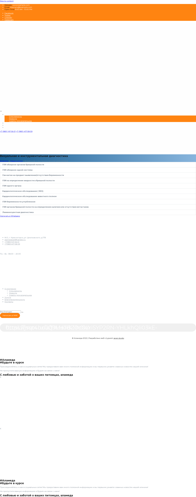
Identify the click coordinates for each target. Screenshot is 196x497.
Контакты (9, 127)
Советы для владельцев (20, 121)
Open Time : (10, 9)
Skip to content (6, 1)
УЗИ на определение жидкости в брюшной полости (28, 180)
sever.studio (119, 338)
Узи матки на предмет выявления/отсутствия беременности (33, 175)
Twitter (8, 15)
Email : (7, 7)
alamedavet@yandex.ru (15, 240)
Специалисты (15, 117)
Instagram (9, 20)
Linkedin (8, 18)
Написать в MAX (10, 315)
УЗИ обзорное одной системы (17, 170)
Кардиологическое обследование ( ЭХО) (22, 191)
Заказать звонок (7, 151)
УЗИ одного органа (11, 186)
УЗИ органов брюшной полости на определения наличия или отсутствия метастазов (45, 207)
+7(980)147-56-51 (12, 242)
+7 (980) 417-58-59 (24, 131)
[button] (98, 164)
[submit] (22, 312)
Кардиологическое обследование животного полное (29, 196)
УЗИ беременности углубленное (18, 202)
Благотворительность (15, 125)
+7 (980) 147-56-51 (8, 131)
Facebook (9, 13)
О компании (10, 114)
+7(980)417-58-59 (12, 244)
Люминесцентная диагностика (18, 212)
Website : (8, 5)
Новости (13, 119)
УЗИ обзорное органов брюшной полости (23, 165)
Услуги (8, 123)
